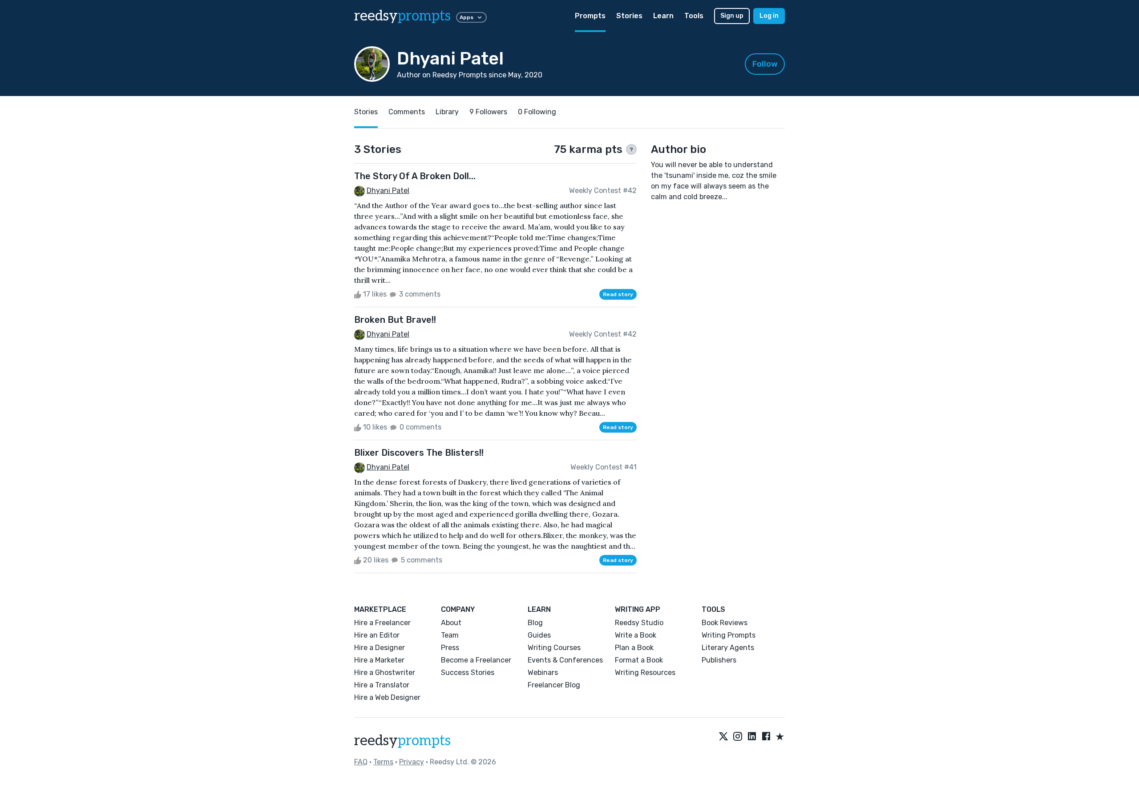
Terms (383, 762)
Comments (406, 112)
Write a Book (635, 635)
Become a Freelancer (476, 660)
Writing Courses (554, 647)
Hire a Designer (379, 647)
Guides (539, 635)
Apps (466, 17)
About (451, 622)
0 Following (537, 112)
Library (447, 112)
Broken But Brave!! (395, 319)
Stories (629, 16)
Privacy (411, 762)
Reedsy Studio (639, 622)
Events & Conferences (565, 660)
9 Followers (488, 112)
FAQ (361, 762)
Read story (618, 294)
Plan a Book (634, 647)
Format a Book (639, 660)
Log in (769, 16)
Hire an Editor (377, 635)
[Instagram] (737, 737)
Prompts (590, 16)
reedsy (402, 16)
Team (450, 635)
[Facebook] (766, 737)
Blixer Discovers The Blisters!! (419, 452)
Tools (693, 16)
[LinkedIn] (752, 737)
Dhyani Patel (388, 190)
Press (450, 647)
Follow (765, 64)
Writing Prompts (728, 635)
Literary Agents (728, 647)
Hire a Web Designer (387, 697)
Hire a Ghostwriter (384, 672)
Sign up (731, 16)
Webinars (543, 672)
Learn (663, 16)
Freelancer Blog (554, 685)
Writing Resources (645, 672)
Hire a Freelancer (382, 622)
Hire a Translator (381, 685)
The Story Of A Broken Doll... (415, 176)
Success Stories (467, 672)
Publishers (719, 660)
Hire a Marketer (379, 660)
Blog (535, 622)
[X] (723, 737)
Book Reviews (724, 622)
